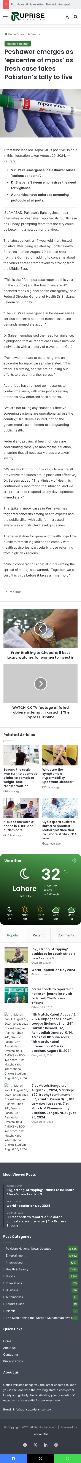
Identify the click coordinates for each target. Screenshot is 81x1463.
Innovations (14, 1283)
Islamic (11, 1311)
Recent (38, 935)
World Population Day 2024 (53, 970)
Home (11, 34)
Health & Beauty (29, 34)
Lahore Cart (40, 1434)
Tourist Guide (15, 1304)
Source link (12, 592)
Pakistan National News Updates (28, 1248)
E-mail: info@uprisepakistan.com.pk (27, 1409)
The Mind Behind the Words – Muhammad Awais (39, 1317)
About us (9, 1348)
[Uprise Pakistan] (28, 16)
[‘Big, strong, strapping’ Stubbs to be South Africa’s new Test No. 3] (16, 955)
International (14, 1262)
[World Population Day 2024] (16, 976)
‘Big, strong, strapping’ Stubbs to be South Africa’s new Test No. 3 (53, 953)
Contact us (11, 1354)
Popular (13, 935)
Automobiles (14, 1297)
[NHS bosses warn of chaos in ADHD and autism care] (21, 808)
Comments (65, 935)
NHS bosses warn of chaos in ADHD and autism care (19, 826)
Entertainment (15, 1255)
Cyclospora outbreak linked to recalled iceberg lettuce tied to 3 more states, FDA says (59, 830)
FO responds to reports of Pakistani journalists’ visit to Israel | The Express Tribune (52, 996)
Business (12, 1290)
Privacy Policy (13, 1361)
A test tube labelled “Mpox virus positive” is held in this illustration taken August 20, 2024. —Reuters (40, 155)
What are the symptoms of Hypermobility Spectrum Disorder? (58, 775)
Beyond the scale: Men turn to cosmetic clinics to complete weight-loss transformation (20, 777)
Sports (10, 1276)
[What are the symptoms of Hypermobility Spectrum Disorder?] (60, 755)
